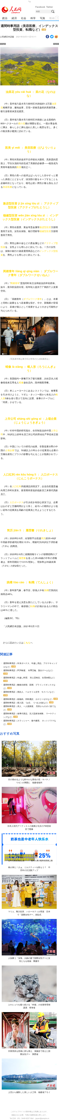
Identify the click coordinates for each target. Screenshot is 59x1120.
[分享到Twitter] (52, 36)
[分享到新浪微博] (56, 36)
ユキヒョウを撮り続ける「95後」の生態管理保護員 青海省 (29, 1006)
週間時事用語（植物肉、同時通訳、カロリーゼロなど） (28, 699)
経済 (14, 18)
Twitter (49, 6)
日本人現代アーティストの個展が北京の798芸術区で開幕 (29, 827)
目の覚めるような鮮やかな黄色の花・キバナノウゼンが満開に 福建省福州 (29, 781)
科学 (33, 18)
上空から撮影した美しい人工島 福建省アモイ (29, 1092)
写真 (42, 18)
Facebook (40, 6)
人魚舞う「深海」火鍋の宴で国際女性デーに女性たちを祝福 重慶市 (29, 960)
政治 (4, 18)
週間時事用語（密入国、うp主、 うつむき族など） (26, 702)
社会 (23, 18)
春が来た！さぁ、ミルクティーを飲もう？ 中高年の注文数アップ (29, 869)
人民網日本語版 (7, 36)
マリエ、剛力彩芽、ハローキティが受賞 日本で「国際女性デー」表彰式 (29, 913)
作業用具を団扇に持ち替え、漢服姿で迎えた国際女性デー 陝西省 (29, 1053)
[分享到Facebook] (47, 36)
